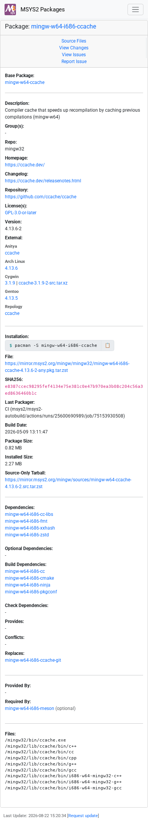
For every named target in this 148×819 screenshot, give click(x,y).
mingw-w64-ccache (24, 82)
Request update (83, 815)
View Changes (73, 48)
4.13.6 (11, 268)
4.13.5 (11, 298)
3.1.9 (10, 283)
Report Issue (74, 61)
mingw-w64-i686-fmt (26, 521)
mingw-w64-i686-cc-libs (29, 514)
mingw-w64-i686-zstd (27, 535)
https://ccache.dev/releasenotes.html (43, 180)
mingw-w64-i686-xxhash (30, 528)
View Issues (74, 54)
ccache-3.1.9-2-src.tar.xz (43, 283)
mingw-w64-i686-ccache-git (33, 660)
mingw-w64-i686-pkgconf (31, 591)
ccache (12, 253)
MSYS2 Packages (42, 9)
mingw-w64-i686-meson (29, 708)
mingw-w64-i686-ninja (27, 585)
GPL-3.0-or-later (20, 212)
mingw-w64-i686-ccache (63, 26)
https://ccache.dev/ (25, 165)
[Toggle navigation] (136, 10)
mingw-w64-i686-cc (25, 571)
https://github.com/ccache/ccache (40, 196)
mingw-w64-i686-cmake (29, 578)
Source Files (73, 41)
